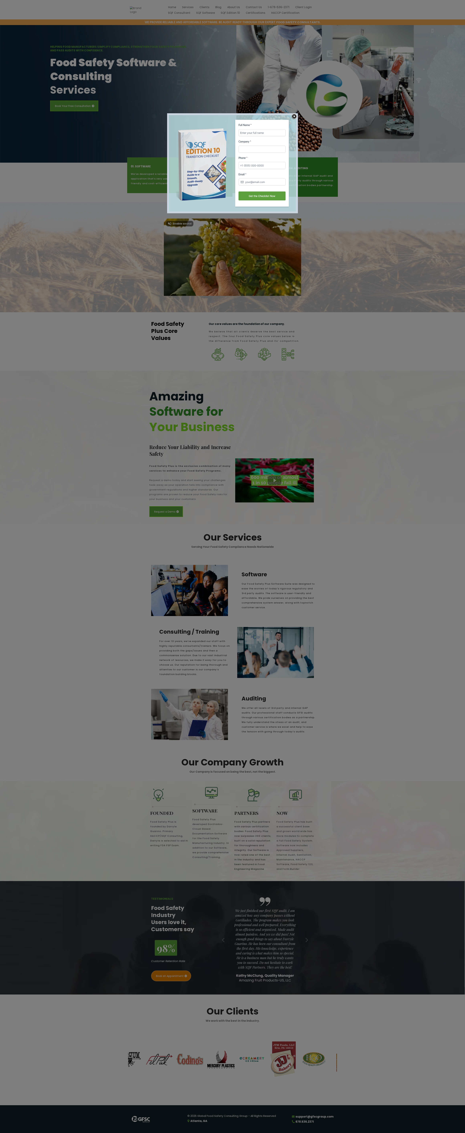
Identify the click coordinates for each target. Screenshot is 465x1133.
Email (242, 174)
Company (244, 141)
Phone (242, 158)
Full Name (245, 125)
